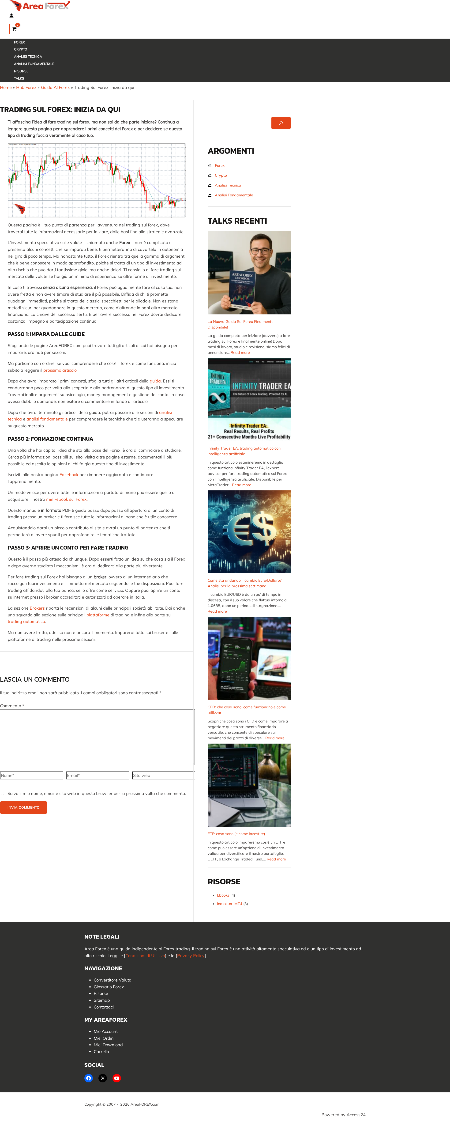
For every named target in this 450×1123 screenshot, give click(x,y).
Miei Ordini (104, 1038)
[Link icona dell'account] (11, 16)
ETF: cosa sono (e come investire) (236, 833)
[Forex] (216, 165)
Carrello (101, 1051)
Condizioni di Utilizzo (145, 955)
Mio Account (106, 1031)
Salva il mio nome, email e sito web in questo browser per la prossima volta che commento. (97, 793)
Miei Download (108, 1044)
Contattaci (104, 1007)
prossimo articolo (60, 370)
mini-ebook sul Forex (66, 499)
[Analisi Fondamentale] (230, 195)
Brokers (37, 608)
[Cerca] (281, 123)
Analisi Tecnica (28, 56)
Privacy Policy (191, 955)
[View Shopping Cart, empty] (14, 29)
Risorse (21, 71)
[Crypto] (217, 175)
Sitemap (102, 1000)
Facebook (69, 474)
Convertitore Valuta (112, 980)
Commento (12, 705)
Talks (19, 78)
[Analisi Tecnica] (224, 185)
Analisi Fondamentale (34, 64)
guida (155, 381)
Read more (240, 352)
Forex (19, 42)
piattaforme (97, 615)
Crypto (20, 49)
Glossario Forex (109, 986)
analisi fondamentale (47, 419)
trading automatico (26, 621)
